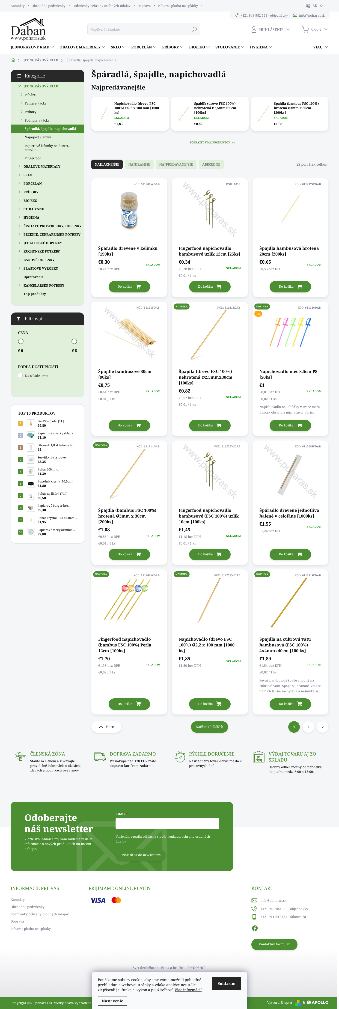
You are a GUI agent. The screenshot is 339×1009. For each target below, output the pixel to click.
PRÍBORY (31, 192)
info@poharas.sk (273, 900)
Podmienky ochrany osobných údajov (101, 5)
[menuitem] (33, 47)
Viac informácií (188, 989)
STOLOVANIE (34, 209)
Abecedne (211, 164)
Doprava (144, 5)
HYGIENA (31, 217)
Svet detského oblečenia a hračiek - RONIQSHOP (169, 967)
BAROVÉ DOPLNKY (39, 260)
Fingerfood (33, 158)
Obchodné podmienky (48, 5)
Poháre (30, 94)
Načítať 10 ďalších (209, 726)
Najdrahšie (139, 164)
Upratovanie (34, 277)
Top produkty (35, 294)
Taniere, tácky (36, 103)
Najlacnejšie (107, 164)
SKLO (28, 175)
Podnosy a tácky (37, 120)
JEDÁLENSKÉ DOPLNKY (43, 243)
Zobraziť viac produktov (210, 142)
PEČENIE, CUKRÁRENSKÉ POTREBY (52, 234)
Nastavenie (112, 1000)
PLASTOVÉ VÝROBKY (41, 268)
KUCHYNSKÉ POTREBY (42, 251)
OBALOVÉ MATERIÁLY (42, 166)
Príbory (30, 112)
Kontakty (18, 5)
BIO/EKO (30, 200)
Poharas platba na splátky (178, 5)
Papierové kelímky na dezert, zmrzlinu (47, 147)
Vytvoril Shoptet (279, 1002)
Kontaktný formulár (274, 944)
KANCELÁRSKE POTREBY (44, 285)
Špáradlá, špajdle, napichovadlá (50, 128)
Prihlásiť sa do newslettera (140, 855)
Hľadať (194, 29)
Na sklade (36, 375)
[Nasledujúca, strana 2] (308, 727)
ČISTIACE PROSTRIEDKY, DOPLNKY (53, 226)
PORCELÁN (33, 183)
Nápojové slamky (38, 137)
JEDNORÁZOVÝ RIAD (41, 86)
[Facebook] (254, 927)
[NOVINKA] (210, 335)
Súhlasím (226, 983)
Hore (110, 726)
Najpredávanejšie (176, 164)
